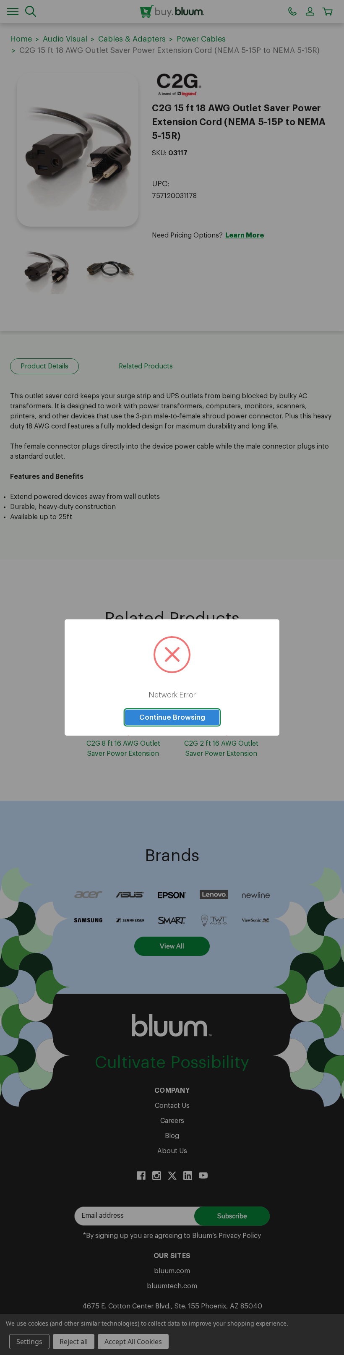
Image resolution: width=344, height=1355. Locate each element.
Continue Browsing (172, 717)
